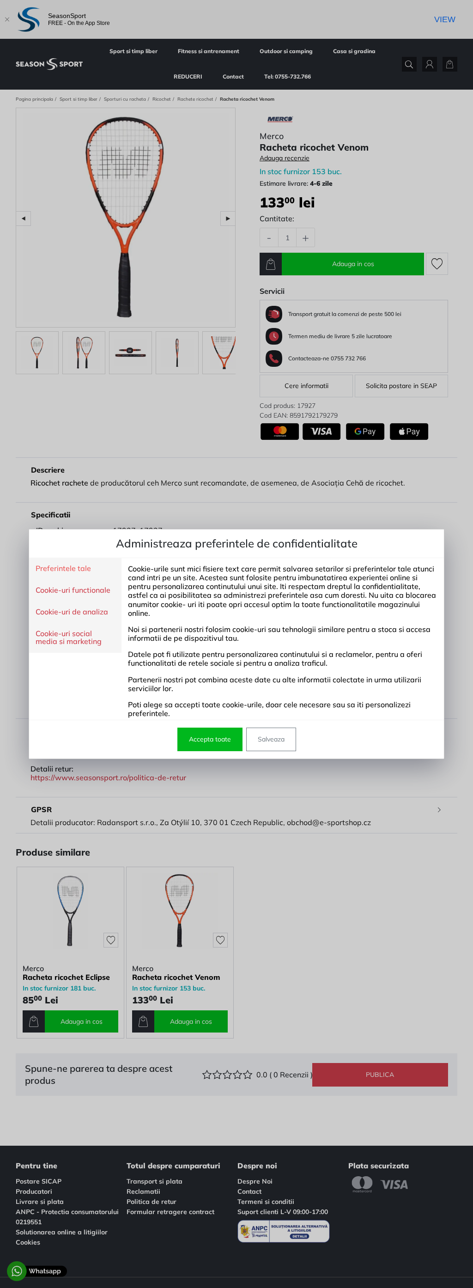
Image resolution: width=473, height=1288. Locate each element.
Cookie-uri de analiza (72, 612)
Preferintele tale (63, 569)
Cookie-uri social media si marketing (69, 638)
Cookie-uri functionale (73, 590)
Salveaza (271, 739)
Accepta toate (210, 739)
